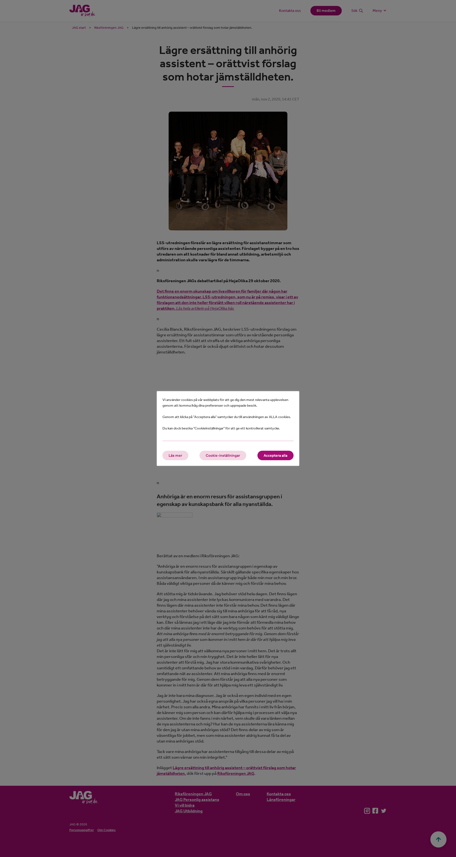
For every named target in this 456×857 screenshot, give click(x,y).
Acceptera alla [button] (275, 455)
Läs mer (175, 455)
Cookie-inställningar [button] (223, 455)
